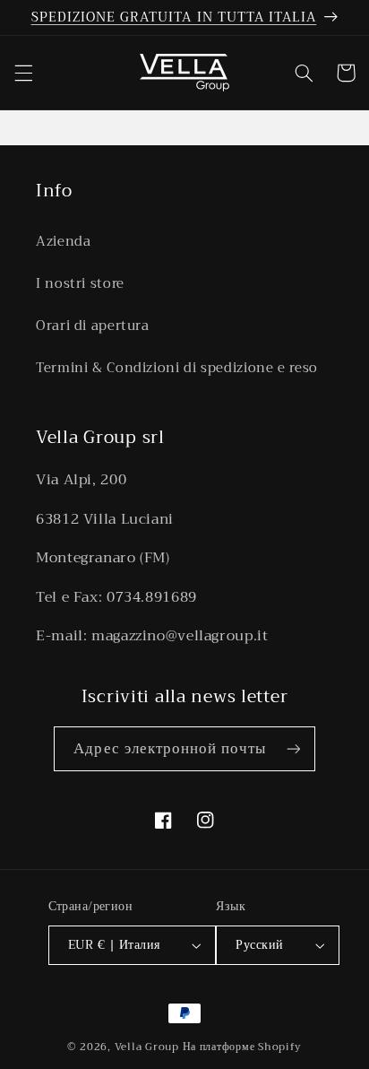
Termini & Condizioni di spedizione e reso (177, 367)
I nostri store (80, 283)
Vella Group (147, 1047)
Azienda (63, 241)
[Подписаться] (292, 748)
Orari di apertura (93, 325)
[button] (23, 72)
